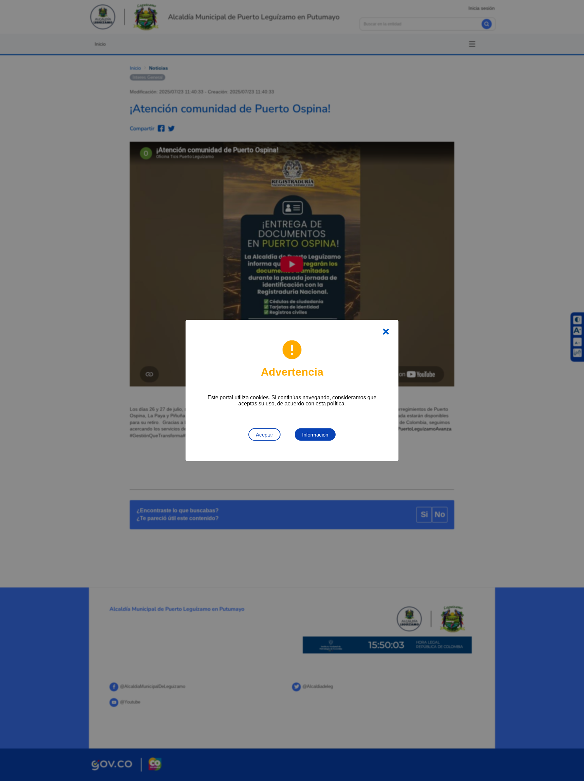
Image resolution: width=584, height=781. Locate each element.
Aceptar (264, 435)
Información (315, 435)
